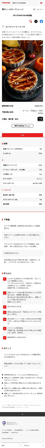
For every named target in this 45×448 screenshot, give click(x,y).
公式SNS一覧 (14, 432)
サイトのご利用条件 (7, 430)
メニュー (39, 9)
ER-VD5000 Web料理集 (8, 407)
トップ (4, 405)
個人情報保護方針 (18, 430)
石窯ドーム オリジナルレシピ (32, 405)
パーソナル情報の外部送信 (32, 430)
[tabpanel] (22, 174)
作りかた (27, 445)
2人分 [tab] (22, 135)
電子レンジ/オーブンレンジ (15, 405)
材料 (3, 445)
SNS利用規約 (5, 432)
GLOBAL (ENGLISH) (7, 438)
